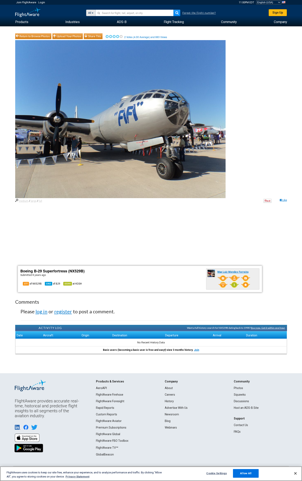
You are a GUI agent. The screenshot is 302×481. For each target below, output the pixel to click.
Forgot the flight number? (199, 13)
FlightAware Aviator (109, 421)
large (33, 201)
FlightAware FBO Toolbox (112, 440)
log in (41, 311)
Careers (170, 394)
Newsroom (172, 414)
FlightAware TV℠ (107, 447)
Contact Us (241, 425)
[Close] (295, 473)
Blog (168, 421)
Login (41, 2)
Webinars (171, 427)
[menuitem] (21, 22)
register (63, 311)
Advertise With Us (176, 407)
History (169, 401)
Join (196, 350)
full (40, 201)
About (169, 388)
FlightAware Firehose (109, 394)
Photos (238, 388)
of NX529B (33, 283)
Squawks (240, 394)
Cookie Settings (216, 473)
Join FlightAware (26, 2)
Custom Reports (106, 414)
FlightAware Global (108, 434)
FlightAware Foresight (110, 401)
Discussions (241, 401)
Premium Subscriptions (111, 427)
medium (23, 201)
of (53, 283)
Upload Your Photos (69, 36)
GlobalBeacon (105, 454)
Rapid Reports (105, 407)
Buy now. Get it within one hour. (268, 327)
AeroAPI (101, 388)
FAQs (237, 431)
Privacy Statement (77, 476)
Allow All (245, 473)
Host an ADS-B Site (246, 407)
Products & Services (110, 381)
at (73, 283)
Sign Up (277, 12)
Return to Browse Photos (35, 36)
